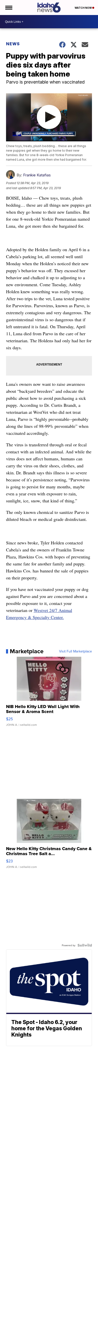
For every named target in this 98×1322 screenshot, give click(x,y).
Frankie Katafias (37, 175)
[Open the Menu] (8, 7)
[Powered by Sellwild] (84, 945)
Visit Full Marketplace (75, 651)
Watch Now (83, 7)
